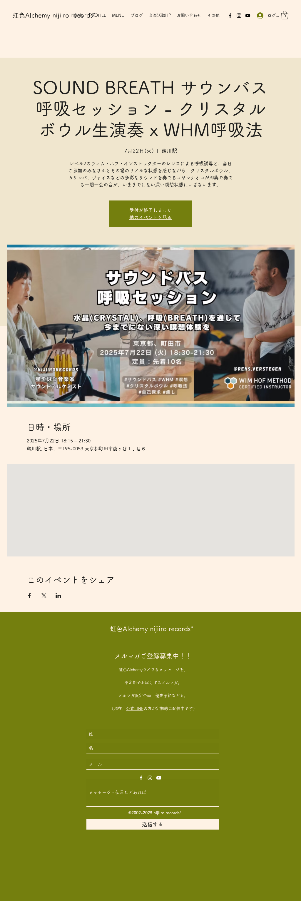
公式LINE (134, 708)
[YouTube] (248, 16)
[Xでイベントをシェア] (44, 595)
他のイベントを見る (150, 217)
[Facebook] (230, 16)
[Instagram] (239, 16)
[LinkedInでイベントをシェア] (58, 595)
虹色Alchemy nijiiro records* (54, 15)
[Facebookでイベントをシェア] (29, 595)
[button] (284, 15)
